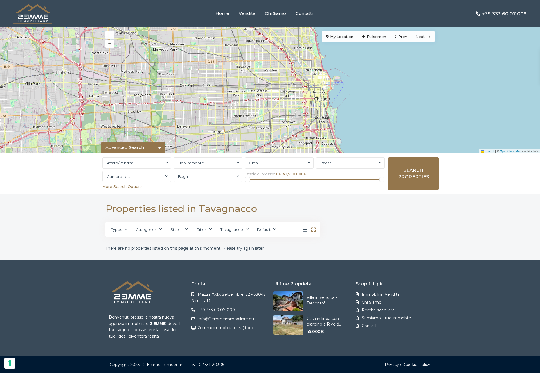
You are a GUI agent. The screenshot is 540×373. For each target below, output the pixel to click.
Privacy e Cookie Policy (407, 364)
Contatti (304, 13)
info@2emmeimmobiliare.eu (226, 318)
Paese (326, 163)
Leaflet (489, 151)
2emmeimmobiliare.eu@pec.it (227, 327)
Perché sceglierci (378, 310)
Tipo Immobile (191, 163)
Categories (146, 229)
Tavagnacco (231, 229)
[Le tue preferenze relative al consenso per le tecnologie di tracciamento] (9, 363)
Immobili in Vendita (381, 294)
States (176, 229)
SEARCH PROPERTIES (413, 173)
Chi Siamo (275, 13)
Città (253, 163)
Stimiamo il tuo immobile (386, 317)
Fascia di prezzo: (260, 174)
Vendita (247, 13)
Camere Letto (120, 176)
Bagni (183, 176)
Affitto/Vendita (120, 163)
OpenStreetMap (510, 151)
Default (264, 229)
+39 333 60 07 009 (504, 14)
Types (116, 229)
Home (222, 13)
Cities (201, 229)
